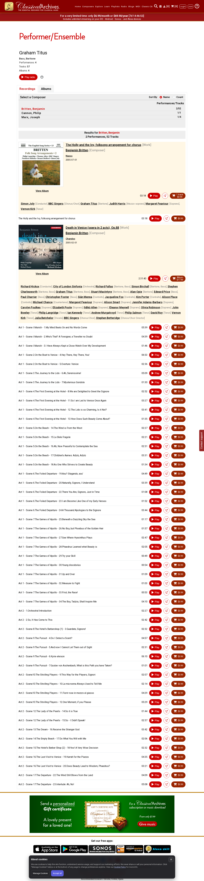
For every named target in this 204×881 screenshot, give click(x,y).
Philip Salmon (133, 312)
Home (78, 6)
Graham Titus (88, 203)
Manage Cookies (40, 873)
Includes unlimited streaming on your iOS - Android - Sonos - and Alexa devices (102, 19)
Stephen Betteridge (108, 317)
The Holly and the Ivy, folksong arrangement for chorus (103, 145)
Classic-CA (147, 6)
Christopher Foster (57, 297)
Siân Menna (85, 297)
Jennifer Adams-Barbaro (147, 302)
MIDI (138, 6)
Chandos (70, 238)
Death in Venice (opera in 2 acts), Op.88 (92, 227)
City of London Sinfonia (67, 286)
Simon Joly (27, 203)
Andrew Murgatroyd (103, 312)
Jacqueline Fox (114, 297)
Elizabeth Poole (62, 307)
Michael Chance (43, 302)
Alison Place (169, 297)
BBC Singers (55, 203)
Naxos (69, 156)
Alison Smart (112, 302)
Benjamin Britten (77, 150)
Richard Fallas (104, 286)
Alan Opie (136, 291)
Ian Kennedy (75, 312)
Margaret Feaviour (157, 203)
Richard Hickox (30, 286)
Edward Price (162, 291)
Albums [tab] (46, 89)
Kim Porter (142, 297)
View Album (42, 190)
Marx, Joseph (31, 117)
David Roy (157, 312)
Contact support (201, 440)
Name (166, 97)
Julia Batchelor (44, 317)
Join (190, 6)
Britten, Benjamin (33, 108)
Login (183, 6)
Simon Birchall (140, 286)
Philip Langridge (48, 312)
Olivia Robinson (150, 307)
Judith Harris (117, 203)
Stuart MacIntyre (101, 291)
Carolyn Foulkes (31, 307)
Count (179, 97)
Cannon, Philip (31, 113)
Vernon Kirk (28, 208)
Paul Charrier (29, 297)
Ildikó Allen (90, 307)
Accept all (57, 873)
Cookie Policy (120, 867)
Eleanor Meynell (119, 307)
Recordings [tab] (27, 89)
